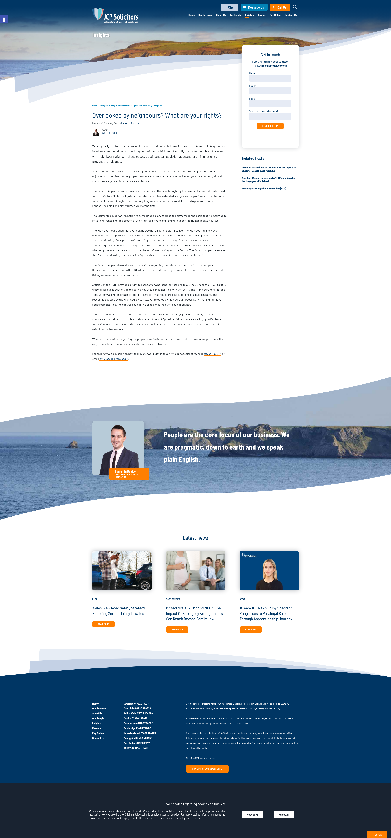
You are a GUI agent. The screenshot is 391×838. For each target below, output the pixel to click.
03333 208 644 (212, 353)
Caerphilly (129, 708)
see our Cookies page (119, 818)
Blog (113, 105)
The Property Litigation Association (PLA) (264, 188)
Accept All (252, 814)
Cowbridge (129, 728)
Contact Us (291, 14)
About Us (221, 14)
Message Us (256, 7)
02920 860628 (143, 708)
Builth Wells (130, 713)
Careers (262, 14)
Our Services (205, 14)
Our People (235, 14)
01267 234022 (145, 723)
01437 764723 (148, 733)
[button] (4, 19)
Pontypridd (130, 738)
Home (191, 14)
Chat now (377, 834)
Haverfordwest (132, 733)
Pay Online (275, 14)
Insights (249, 14)
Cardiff (127, 718)
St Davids (129, 748)
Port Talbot (130, 743)
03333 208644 (145, 713)
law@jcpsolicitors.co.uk (113, 358)
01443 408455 (144, 738)
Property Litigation (130, 123)
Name (252, 73)
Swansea (129, 703)
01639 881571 (143, 743)
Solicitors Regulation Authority (232, 708)
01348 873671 (142, 748)
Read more (103, 624)
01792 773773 (141, 703)
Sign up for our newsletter (207, 768)
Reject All (284, 814)
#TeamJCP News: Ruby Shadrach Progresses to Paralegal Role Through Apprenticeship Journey (266, 613)
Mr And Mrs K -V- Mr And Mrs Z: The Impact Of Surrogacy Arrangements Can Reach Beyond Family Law (194, 613)
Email (252, 85)
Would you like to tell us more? (263, 111)
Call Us (281, 7)
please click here (193, 818)
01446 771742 (143, 728)
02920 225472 (139, 718)
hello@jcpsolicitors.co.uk (274, 65)
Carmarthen (130, 723)
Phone (252, 98)
